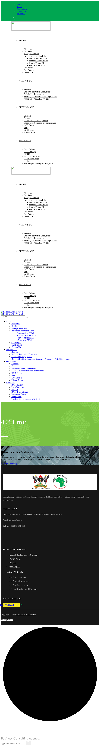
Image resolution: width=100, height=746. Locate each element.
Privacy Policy (7, 620)
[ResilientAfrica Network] (12, 312)
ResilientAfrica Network (26, 614)
